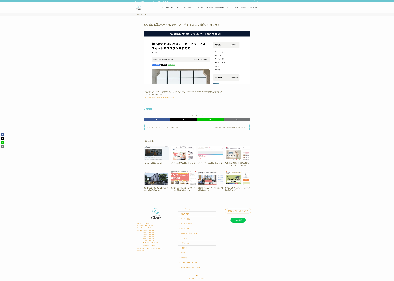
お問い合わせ (185, 243)
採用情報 (184, 257)
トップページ (185, 209)
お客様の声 (185, 228)
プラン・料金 (185, 219)
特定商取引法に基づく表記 (190, 267)
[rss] (254, 1)
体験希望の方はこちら (189, 233)
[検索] (257, 1)
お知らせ (148, 109)
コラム (183, 252)
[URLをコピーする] (237, 119)
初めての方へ (185, 214)
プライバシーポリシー (189, 262)
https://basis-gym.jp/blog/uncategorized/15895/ (160, 97)
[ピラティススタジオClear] (138, 7)
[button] (157, 119)
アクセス (184, 238)
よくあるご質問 (186, 223)
